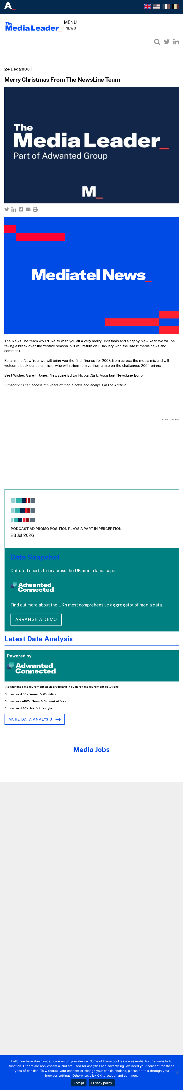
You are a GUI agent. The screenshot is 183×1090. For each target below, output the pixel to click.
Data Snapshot (35, 557)
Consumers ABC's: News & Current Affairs (35, 701)
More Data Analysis (31, 719)
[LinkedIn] (176, 42)
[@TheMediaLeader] (167, 42)
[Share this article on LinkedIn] (13, 209)
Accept (78, 1083)
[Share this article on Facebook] (21, 209)
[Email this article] (28, 209)
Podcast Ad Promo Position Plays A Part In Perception (66, 529)
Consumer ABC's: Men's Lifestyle (28, 708)
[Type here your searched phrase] (157, 42)
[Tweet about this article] (6, 209)
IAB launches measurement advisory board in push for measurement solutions (62, 686)
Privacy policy (101, 1083)
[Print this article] (35, 209)
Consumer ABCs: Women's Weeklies (30, 694)
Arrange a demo (36, 619)
